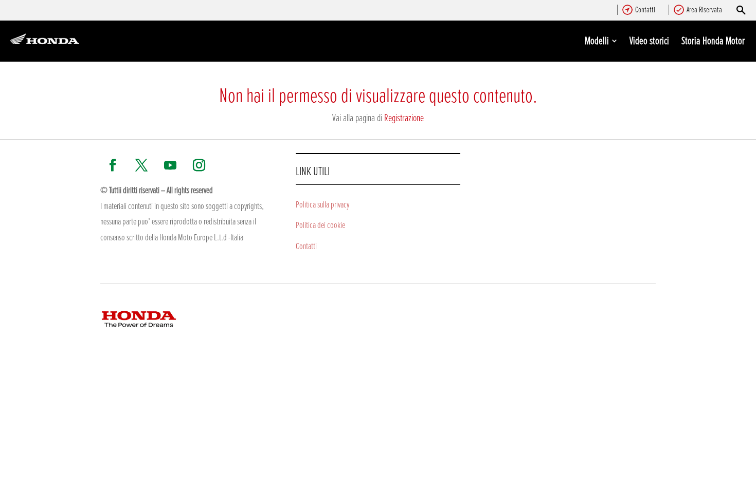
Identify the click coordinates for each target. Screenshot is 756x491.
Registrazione (404, 117)
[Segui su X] (141, 165)
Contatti (645, 9)
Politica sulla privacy (322, 204)
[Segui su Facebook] (112, 165)
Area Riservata (704, 9)
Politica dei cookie (320, 224)
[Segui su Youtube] (170, 165)
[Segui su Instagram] (199, 165)
